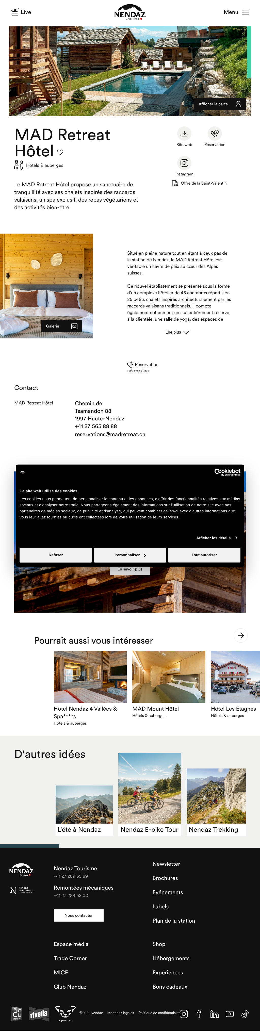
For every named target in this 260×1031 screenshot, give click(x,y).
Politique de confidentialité (160, 1013)
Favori (60, 152)
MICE (61, 972)
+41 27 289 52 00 (71, 895)
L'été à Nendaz (79, 829)
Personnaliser (127, 555)
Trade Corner (70, 958)
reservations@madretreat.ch (101, 434)
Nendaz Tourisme (21, 870)
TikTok (245, 1014)
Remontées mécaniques (83, 887)
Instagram (184, 174)
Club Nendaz (70, 986)
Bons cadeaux (169, 986)
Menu (231, 12)
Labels (160, 906)
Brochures (165, 878)
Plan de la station (173, 920)
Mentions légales (120, 1013)
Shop (158, 944)
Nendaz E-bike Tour (149, 829)
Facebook (199, 1014)
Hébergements (171, 958)
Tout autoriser (204, 555)
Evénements (167, 892)
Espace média (71, 944)
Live (26, 12)
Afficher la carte (213, 104)
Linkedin (214, 1014)
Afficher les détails (213, 538)
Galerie (52, 326)
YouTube (230, 1014)
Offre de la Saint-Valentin (203, 183)
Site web (184, 144)
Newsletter (166, 864)
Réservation (214, 144)
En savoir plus (130, 569)
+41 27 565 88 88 (96, 426)
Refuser (56, 555)
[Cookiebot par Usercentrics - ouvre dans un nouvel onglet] (218, 472)
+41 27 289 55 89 (71, 876)
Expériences (167, 972)
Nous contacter (78, 915)
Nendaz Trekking (213, 829)
